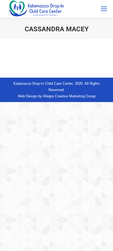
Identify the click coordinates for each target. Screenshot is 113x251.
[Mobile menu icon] (104, 8)
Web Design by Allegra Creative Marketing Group (56, 96)
